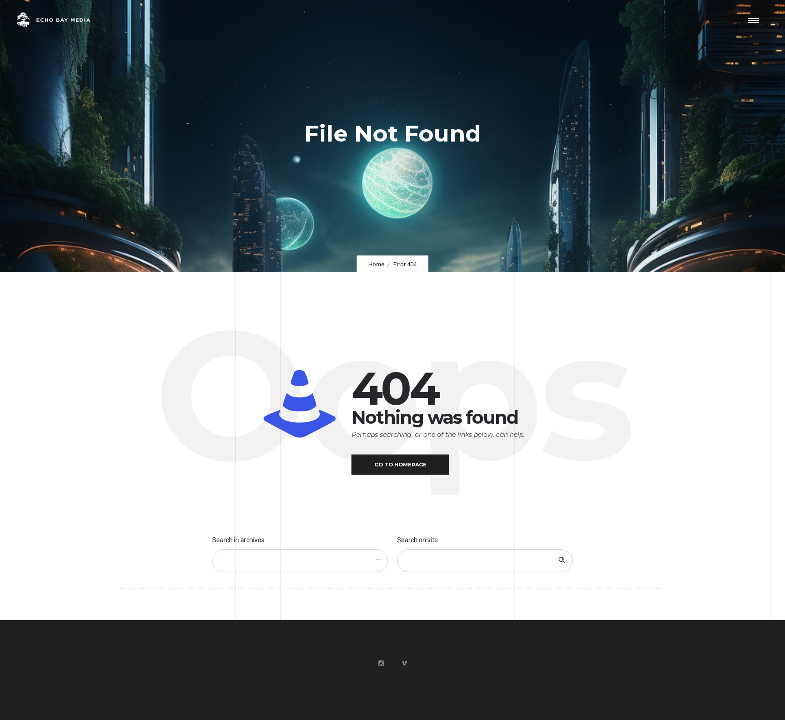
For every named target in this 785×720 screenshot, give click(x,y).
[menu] (755, 20)
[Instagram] (380, 663)
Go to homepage (400, 464)
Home (376, 264)
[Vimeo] (403, 663)
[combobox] (300, 560)
